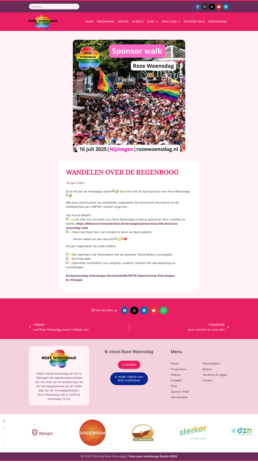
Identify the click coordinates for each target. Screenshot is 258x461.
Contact (208, 380)
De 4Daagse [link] (74, 280)
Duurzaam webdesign (144, 456)
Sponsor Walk (194, 22)
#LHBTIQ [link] (130, 275)
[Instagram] (205, 7)
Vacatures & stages (215, 374)
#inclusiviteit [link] (115, 275)
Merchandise (217, 22)
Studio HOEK (168, 456)
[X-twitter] (212, 7)
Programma (105, 22)
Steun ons (169, 22)
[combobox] (54, 6)
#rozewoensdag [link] (77, 275)
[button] (125, 310)
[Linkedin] (226, 7)
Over (150, 22)
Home (89, 22)
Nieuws (123, 22)
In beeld (138, 22)
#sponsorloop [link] (147, 275)
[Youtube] (219, 7)
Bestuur (207, 369)
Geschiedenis (211, 363)
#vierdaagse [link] (97, 275)
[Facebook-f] (198, 7)
